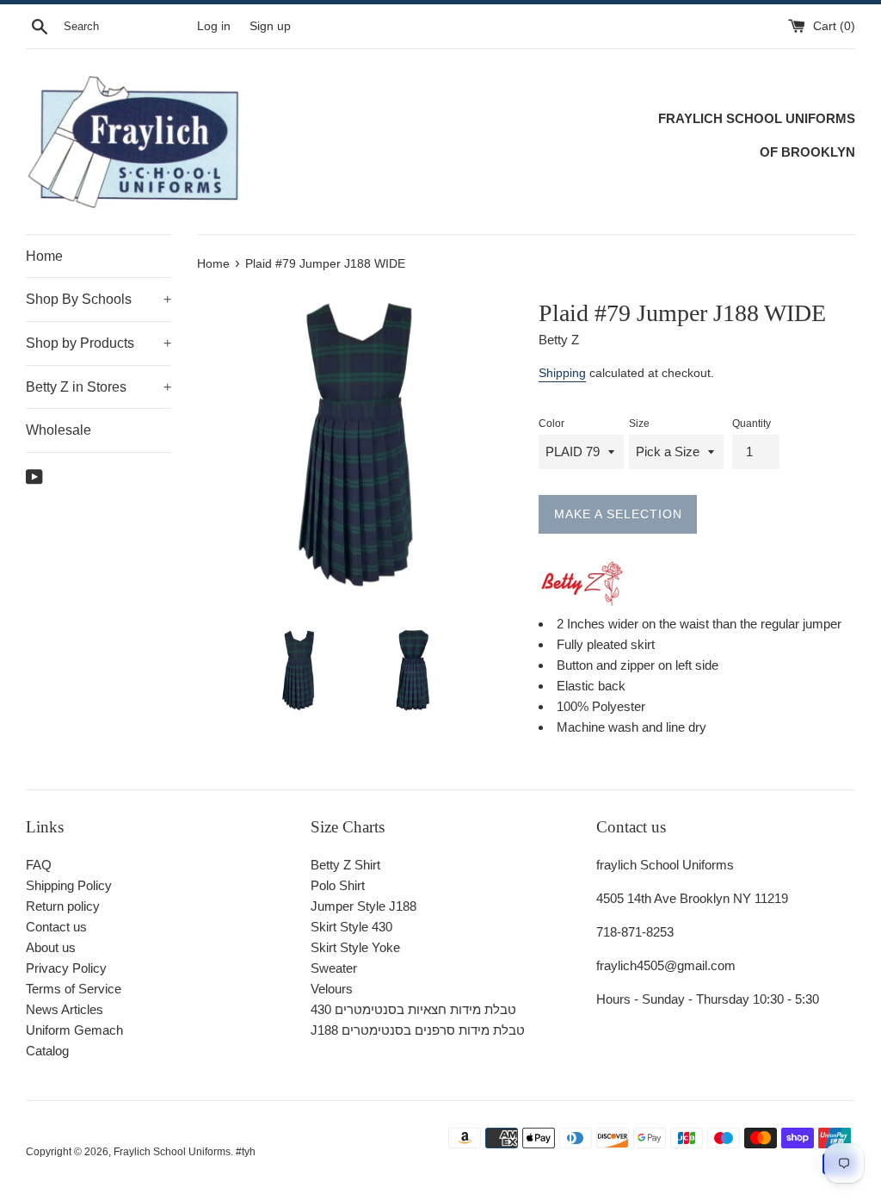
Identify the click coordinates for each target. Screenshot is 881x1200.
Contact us (56, 926)
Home (44, 256)
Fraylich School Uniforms (172, 1152)
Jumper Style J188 (363, 906)
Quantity (751, 424)
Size (639, 424)
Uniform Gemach (74, 1030)
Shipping (562, 373)
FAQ (39, 864)
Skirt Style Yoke (355, 947)
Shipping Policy (69, 885)
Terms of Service (73, 988)
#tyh (246, 1152)
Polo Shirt (338, 885)
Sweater (334, 968)
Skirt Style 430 (351, 926)
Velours (332, 988)
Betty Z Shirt (345, 864)
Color (551, 424)
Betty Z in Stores (98, 387)
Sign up (270, 26)
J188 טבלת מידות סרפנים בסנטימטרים (418, 1030)
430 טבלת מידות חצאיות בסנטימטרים (413, 1009)
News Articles (64, 1009)
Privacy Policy (66, 968)
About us (51, 947)
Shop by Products (98, 343)
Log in (214, 26)
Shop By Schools (98, 299)
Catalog (47, 1050)
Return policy (63, 906)
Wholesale (58, 430)
